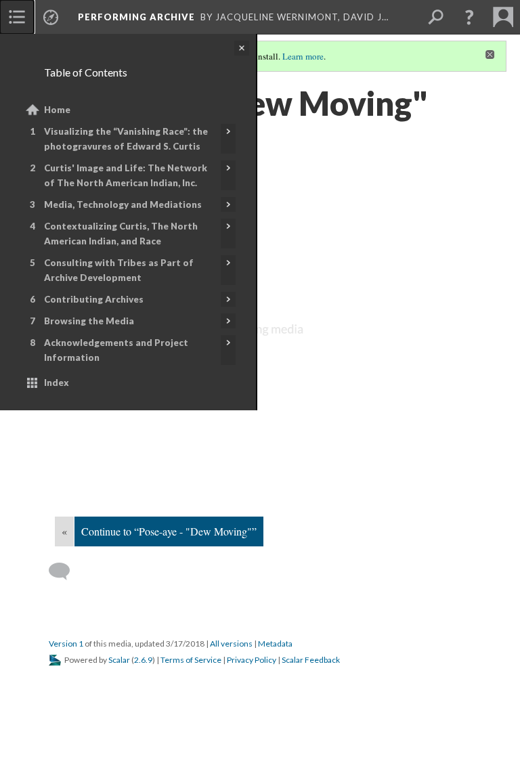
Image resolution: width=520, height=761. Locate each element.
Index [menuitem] (56, 382)
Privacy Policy (251, 660)
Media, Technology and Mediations (123, 204)
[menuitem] (17, 17)
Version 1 (66, 643)
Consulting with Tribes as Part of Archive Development (119, 270)
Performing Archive (136, 17)
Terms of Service (190, 660)
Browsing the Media (89, 321)
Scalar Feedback (311, 660)
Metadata (275, 643)
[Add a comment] (65, 571)
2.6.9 (143, 660)
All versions (231, 643)
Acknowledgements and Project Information (116, 350)
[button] (469, 17)
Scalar (119, 660)
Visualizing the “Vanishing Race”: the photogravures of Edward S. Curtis (126, 139)
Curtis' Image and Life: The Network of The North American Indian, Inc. (125, 175)
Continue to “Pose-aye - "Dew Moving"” (169, 531)
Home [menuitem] (57, 109)
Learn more (303, 56)
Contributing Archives (94, 299)
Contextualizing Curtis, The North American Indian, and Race (121, 233)
